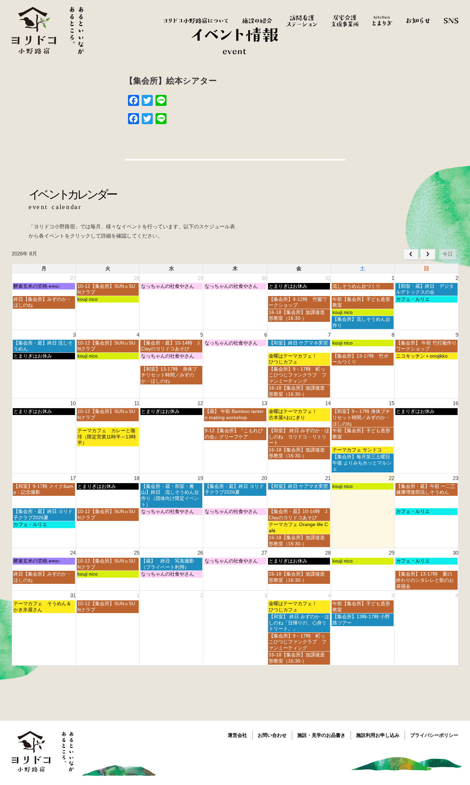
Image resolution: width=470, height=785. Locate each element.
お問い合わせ (272, 735)
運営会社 (237, 735)
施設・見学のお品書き (321, 735)
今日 (447, 254)
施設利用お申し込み (377, 735)
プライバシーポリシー (434, 735)
